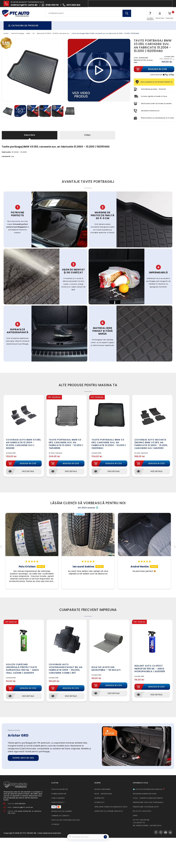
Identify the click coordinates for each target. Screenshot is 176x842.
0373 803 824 (73, 5)
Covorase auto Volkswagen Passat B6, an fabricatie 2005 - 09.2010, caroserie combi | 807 (65, 668)
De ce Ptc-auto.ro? (142, 811)
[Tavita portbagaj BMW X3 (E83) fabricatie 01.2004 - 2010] (8, 111)
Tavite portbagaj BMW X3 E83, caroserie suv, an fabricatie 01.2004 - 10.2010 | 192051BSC (109, 444)
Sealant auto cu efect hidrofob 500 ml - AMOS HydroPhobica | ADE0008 (149, 668)
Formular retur (58, 794)
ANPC (135, 815)
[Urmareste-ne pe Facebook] (156, 832)
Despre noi (99, 798)
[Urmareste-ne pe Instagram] (161, 832)
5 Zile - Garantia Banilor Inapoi (148, 798)
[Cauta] (126, 13)
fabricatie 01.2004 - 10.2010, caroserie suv (53, 33)
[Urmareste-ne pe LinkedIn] (170, 832)
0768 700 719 (52, 5)
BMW (28, 33)
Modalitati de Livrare (61, 811)
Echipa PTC (99, 802)
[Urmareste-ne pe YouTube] (165, 832)
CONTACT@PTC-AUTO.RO (23, 807)
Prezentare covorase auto (146, 807)
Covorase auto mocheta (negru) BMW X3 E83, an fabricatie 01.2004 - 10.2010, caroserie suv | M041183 (151, 444)
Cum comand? (58, 798)
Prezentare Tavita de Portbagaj (148, 802)
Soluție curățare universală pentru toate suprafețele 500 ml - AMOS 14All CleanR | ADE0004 (22, 668)
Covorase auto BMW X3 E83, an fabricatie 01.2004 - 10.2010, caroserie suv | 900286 (23, 444)
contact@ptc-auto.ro (24, 5)
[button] (1, 546)
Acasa (6, 33)
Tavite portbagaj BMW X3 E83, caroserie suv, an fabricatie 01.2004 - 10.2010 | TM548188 (66, 444)
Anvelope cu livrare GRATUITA (108, 811)
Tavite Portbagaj (17, 33)
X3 (33, 33)
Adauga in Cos (28, 463)
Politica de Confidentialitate (65, 820)
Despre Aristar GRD (23, 757)
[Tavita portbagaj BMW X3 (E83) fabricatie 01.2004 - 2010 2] (70, 111)
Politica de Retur (59, 789)
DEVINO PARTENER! (102, 789)
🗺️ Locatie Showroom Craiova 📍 (149, 789)
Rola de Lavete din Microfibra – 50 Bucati (106, 668)
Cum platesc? (58, 802)
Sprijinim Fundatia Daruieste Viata (110, 807)
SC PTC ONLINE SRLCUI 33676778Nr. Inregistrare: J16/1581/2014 (147, 823)
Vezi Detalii (28, 471)
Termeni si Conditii (60, 816)
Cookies (55, 824)
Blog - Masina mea (103, 794)
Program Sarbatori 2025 (144, 794)
